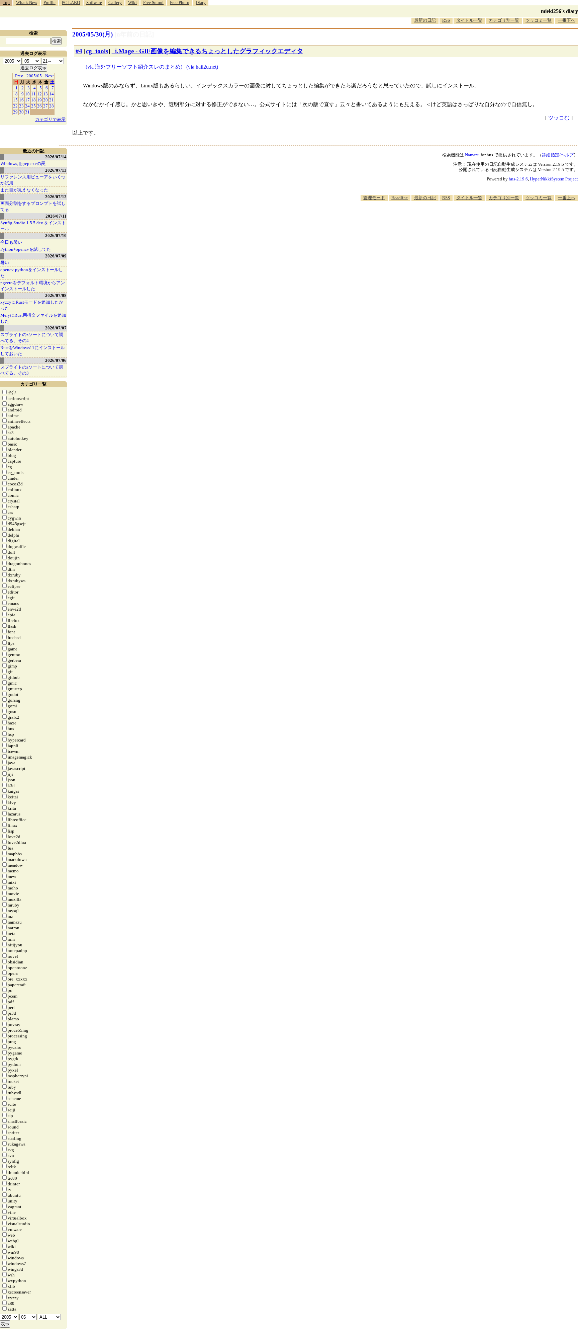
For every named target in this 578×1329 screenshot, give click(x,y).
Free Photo (179, 2)
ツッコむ (559, 118)
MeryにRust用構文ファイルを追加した (33, 318)
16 (21, 99)
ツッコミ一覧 (538, 20)
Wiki (132, 2)
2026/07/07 (56, 327)
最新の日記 (425, 20)
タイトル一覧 (469, 20)
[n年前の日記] (134, 34)
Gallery (115, 2)
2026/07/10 (56, 235)
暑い (4, 262)
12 (39, 93)
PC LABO (71, 2)
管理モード (374, 197)
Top (6, 2)
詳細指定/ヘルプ (558, 154)
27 (45, 105)
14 (51, 93)
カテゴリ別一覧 (504, 20)
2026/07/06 (56, 360)
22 (15, 105)
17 (27, 99)
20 (45, 99)
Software (94, 2)
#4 (79, 51)
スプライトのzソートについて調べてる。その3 (31, 370)
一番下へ (566, 20)
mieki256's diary (559, 11)
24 (27, 105)
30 (21, 111)
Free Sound (153, 2)
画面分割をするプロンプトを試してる (33, 206)
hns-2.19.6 (518, 178)
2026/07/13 (56, 170)
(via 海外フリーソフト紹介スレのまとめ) (134, 67)
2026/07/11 (56, 216)
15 (15, 99)
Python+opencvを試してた (25, 249)
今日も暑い (11, 242)
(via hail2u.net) (202, 67)
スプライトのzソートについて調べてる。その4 (31, 337)
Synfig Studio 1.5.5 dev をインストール (33, 225)
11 (33, 93)
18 (33, 99)
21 (51, 99)
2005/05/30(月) (92, 34)
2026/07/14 (56, 156)
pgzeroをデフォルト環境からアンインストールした (32, 285)
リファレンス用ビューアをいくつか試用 (33, 179)
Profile (49, 2)
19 (39, 99)
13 (45, 93)
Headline (399, 197)
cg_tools (97, 51)
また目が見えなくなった (24, 189)
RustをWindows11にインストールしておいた (32, 350)
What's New (26, 2)
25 (33, 105)
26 (39, 105)
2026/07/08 (56, 295)
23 (21, 105)
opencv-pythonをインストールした (31, 272)
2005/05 (34, 75)
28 (51, 105)
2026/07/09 (56, 255)
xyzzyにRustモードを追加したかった (31, 305)
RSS (446, 20)
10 (27, 93)
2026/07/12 (56, 196)
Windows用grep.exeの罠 (22, 163)
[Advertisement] (456, 222)
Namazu (472, 154)
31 (27, 111)
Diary (201, 2)
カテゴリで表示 (50, 119)
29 (15, 111)
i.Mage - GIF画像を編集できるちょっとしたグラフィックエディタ (209, 51)
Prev (19, 75)
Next (49, 75)
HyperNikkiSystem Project (554, 178)
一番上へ (566, 197)
